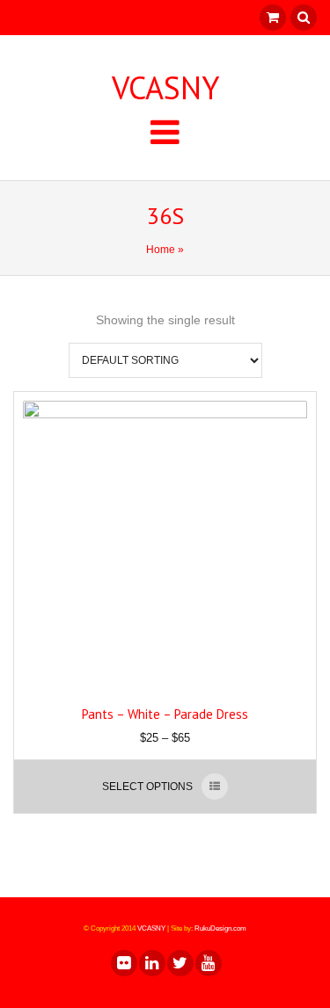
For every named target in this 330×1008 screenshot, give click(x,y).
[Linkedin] (151, 963)
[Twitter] (179, 963)
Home (160, 249)
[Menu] (165, 131)
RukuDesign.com (220, 928)
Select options (147, 786)
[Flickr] (123, 963)
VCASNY (165, 87)
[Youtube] (208, 963)
